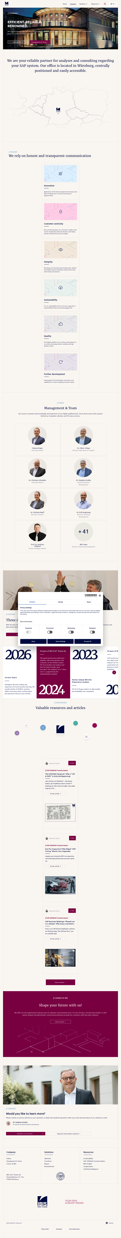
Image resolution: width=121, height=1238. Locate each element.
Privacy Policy (45, 1229)
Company (73, 4)
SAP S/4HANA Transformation (94, 1161)
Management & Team (14, 1161)
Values (8, 1158)
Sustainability (88, 1158)
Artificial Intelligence (91, 1169)
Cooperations (88, 1166)
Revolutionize (49, 1166)
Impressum (59, 1229)
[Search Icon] (105, 4)
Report (46, 1164)
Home (65, 4)
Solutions (82, 4)
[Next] (114, 672)
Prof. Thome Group (74, 1229)
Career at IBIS (11, 1164)
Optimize (47, 1158)
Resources (94, 4)
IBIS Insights (87, 1164)
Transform (48, 1161)
